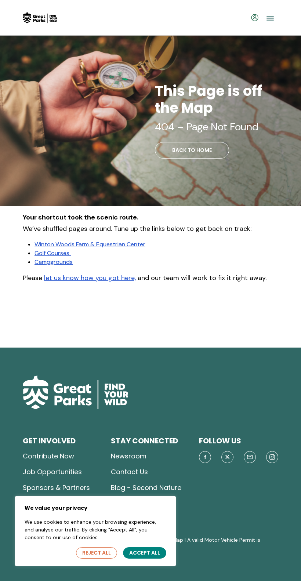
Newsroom (128, 456)
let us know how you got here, (90, 277)
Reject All (96, 552)
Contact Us (129, 471)
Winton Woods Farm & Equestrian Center (90, 244)
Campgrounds (54, 262)
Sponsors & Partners (56, 487)
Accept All (144, 552)
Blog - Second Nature (146, 487)
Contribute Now (48, 456)
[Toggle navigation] (270, 17)
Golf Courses (53, 253)
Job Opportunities (52, 471)
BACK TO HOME (192, 150)
